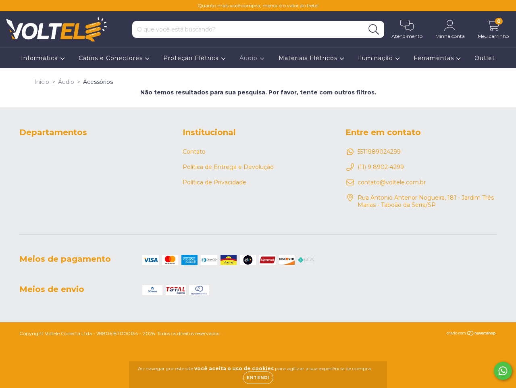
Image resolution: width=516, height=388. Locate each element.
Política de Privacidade (214, 182)
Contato (194, 151)
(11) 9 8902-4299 (381, 167)
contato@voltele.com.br (392, 182)
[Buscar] (373, 29)
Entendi (258, 377)
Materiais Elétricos (309, 58)
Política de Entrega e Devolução (228, 167)
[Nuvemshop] (471, 334)
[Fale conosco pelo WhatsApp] (503, 371)
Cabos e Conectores (112, 58)
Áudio (249, 58)
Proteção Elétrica (192, 58)
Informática (40, 58)
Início (41, 82)
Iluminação (376, 58)
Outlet (484, 58)
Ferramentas (435, 58)
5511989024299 (379, 151)
